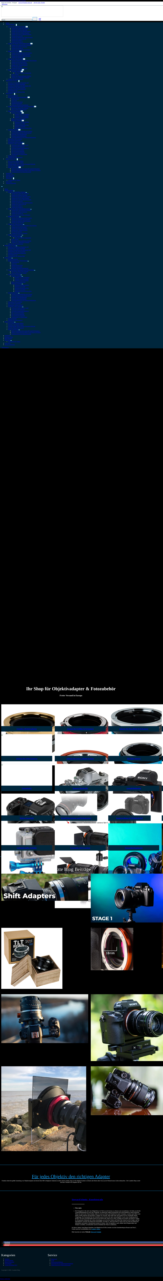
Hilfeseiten (9, 178)
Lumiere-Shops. (95, 1229)
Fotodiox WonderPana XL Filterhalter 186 (19, 86)
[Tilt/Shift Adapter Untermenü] (22, 71)
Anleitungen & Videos (14, 180)
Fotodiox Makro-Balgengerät (16, 165)
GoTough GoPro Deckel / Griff (19, 145)
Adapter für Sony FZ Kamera (19, 68)
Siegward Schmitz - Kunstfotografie (87, 1199)
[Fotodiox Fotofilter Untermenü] (23, 113)
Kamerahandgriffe (13, 95)
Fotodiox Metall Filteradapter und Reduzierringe (21, 106)
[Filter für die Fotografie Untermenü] (22, 111)
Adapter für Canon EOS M (18, 39)
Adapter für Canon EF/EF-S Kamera (21, 45)
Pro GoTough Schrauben (18, 152)
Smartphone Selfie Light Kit (15, 142)
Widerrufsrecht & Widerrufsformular (61, 1265)
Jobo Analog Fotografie (14, 140)
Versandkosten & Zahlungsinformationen (62, 1263)
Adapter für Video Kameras (15, 59)
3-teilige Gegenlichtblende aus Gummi (21, 131)
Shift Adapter (15, 74)
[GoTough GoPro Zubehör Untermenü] (23, 143)
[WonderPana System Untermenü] (19, 81)
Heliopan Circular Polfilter (22, 122)
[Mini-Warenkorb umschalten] (40, 19)
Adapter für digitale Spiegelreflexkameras (19, 43)
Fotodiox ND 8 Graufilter (22, 117)
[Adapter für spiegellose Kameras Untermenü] (27, 27)
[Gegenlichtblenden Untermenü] (19, 130)
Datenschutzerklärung (57, 1262)
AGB (52, 1260)
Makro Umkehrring (13, 167)
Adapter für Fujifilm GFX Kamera (20, 54)
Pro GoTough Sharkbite (17, 151)
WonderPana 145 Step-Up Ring (16, 87)
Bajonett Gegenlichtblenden (18, 136)
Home (6, 189)
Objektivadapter (10, 24)
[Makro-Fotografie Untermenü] (17, 159)
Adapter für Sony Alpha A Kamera (20, 49)
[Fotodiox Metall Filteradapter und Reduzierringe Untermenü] (35, 106)
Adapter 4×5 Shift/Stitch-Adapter (20, 77)
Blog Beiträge (8, 338)
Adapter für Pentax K (17, 48)
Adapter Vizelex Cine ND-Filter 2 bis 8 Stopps (24, 60)
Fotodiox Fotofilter (16, 112)
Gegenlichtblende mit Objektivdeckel (21, 133)
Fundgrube (8, 335)
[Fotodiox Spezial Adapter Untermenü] (23, 70)
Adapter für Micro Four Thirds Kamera (22, 37)
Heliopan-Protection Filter (22, 125)
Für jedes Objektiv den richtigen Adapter (71, 1176)
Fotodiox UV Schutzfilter (22, 116)
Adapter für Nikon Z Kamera (19, 30)
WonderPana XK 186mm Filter (16, 92)
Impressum (54, 1259)
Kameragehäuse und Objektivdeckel (18, 97)
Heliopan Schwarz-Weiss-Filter (23, 128)
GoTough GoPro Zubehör (15, 143)
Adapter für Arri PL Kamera (19, 62)
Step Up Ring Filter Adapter (19, 109)
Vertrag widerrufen (11, 183)
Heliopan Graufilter (20, 126)
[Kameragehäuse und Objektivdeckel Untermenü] (29, 97)
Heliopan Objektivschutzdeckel (19, 105)
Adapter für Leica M (16, 36)
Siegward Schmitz (96, 1232)
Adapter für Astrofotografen (15, 244)
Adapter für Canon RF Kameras (20, 28)
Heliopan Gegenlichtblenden (19, 134)
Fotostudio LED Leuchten (15, 139)
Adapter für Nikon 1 (16, 40)
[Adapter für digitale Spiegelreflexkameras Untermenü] (31, 43)
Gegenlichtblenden (13, 129)
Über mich (7, 343)
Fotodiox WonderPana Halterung (17, 89)
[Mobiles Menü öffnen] (2, 186)
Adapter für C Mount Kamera (19, 65)
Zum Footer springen (20, 0)
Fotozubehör (9, 93)
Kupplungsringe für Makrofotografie (21, 172)
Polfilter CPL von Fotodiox (22, 114)
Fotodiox (7, 1259)
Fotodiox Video (9, 337)
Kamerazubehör (12, 156)
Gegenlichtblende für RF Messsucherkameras (23, 137)
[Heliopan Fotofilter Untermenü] (23, 120)
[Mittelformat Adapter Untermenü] (20, 51)
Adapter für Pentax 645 (17, 57)
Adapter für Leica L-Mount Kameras (21, 34)
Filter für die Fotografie (14, 111)
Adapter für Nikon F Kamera (19, 46)
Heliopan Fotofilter (16, 120)
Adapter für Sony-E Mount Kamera (21, 31)
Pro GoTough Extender (17, 149)
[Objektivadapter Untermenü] (16, 25)
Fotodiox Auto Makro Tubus (15, 162)
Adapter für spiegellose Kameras (17, 26)
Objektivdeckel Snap (17, 102)
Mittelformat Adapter (13, 51)
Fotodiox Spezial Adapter (15, 69)
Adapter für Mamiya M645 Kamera (21, 56)
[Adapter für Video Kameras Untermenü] (24, 59)
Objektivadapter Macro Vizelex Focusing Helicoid (21, 164)
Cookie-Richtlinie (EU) (11, 1265)
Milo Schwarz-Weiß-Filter (18, 119)
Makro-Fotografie (10, 159)
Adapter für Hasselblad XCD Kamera (21, 53)
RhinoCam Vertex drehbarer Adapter (21, 76)
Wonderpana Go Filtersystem (19, 154)
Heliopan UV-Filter (20, 123)
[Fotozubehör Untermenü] (14, 94)
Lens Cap (14, 100)
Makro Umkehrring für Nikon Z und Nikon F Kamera (25, 170)
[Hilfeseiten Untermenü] (13, 178)
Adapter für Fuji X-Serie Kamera (20, 33)
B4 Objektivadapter (16, 66)
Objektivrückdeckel (16, 103)
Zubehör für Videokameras (15, 320)
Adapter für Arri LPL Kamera (19, 63)
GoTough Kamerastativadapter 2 (20, 148)
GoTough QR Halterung (18, 146)
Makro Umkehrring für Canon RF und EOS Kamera (25, 169)
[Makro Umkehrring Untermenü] (20, 167)
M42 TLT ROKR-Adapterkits (23, 73)
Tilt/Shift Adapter (16, 71)
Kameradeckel (15, 99)
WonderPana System (11, 80)
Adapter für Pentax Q (17, 42)
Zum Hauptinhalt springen (7, 0)
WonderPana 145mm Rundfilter (16, 84)
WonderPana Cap (12, 90)
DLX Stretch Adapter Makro (16, 161)
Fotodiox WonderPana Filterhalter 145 (18, 83)
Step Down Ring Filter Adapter (19, 108)
